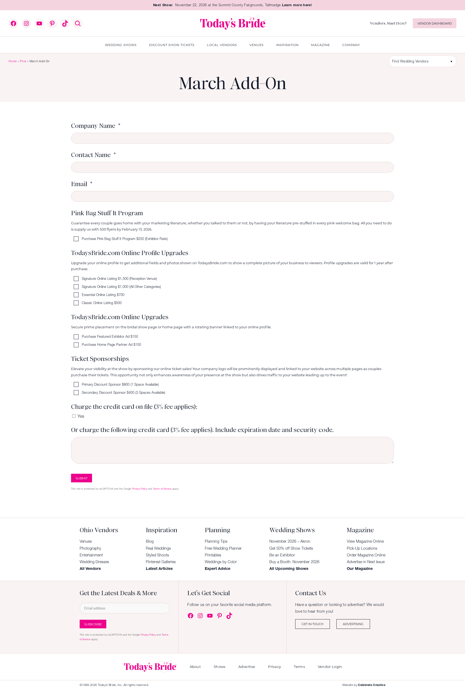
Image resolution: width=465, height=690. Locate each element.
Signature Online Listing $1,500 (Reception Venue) (119, 278)
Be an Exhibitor (282, 555)
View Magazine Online (365, 541)
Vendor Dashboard (434, 23)
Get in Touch (312, 624)
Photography (90, 548)
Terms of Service (162, 488)
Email (79, 184)
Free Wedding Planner (223, 548)
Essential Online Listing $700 (103, 295)
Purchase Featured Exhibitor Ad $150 (110, 337)
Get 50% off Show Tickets (291, 548)
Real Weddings (158, 548)
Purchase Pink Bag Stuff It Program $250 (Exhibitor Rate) (125, 239)
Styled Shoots (157, 555)
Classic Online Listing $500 (102, 303)
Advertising (353, 624)
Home (13, 61)
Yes (81, 416)
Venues (86, 541)
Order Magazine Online (366, 555)
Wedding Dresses (94, 561)
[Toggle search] (78, 23)
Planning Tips (216, 541)
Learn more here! (297, 5)
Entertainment (91, 555)
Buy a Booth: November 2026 (294, 561)
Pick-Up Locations (362, 548)
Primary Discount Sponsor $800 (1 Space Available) (120, 384)
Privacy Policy (139, 488)
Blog (150, 541)
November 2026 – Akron (289, 541)
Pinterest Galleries (161, 561)
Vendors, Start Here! (388, 23)
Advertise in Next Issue (366, 561)
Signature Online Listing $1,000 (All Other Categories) (121, 286)
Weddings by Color (221, 561)
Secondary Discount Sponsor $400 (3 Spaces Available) (123, 393)
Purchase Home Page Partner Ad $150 (111, 345)
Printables (213, 555)
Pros (23, 61)
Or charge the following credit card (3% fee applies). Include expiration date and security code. (202, 430)
